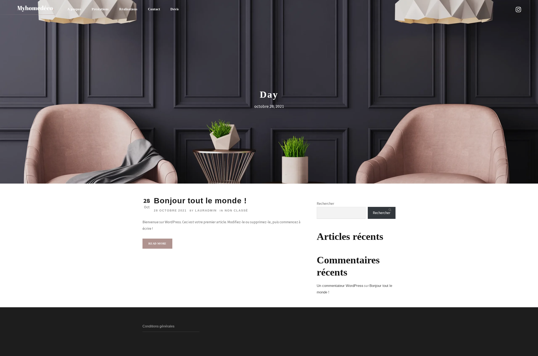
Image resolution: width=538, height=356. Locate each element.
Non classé (236, 210)
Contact (154, 9)
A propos (74, 9)
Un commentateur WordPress (340, 286)
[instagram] (518, 9)
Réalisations (128, 9)
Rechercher (325, 203)
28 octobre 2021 (170, 210)
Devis (174, 9)
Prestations (100, 9)
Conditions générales (158, 326)
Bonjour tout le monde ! (200, 200)
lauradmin (206, 210)
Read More (157, 243)
